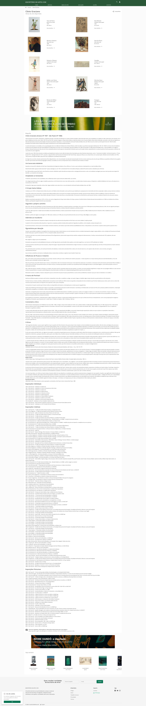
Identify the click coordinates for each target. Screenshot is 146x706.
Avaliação (80, 5)
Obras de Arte (65, 5)
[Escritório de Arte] (35, 2)
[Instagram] (120, 691)
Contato (108, 5)
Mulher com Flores (52, 80)
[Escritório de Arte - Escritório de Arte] (31, 688)
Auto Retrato (97, 21)
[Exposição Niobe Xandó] (73, 648)
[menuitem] (36, 5)
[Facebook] (115, 691)
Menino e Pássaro (51, 40)
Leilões (95, 5)
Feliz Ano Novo (98, 80)
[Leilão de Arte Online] (73, 129)
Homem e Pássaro (52, 60)
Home (36, 5)
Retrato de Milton (51, 100)
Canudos (96, 60)
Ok (12, 701)
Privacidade (73, 697)
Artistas (50, 5)
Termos (72, 699)
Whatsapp (97, 693)
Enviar (99, 681)
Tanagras (96, 100)
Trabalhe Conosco (75, 695)
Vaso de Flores (51, 21)
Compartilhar (118, 11)
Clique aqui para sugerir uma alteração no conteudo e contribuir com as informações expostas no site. (52, 630)
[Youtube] (117, 691)
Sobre (72, 693)
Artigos (72, 690)
